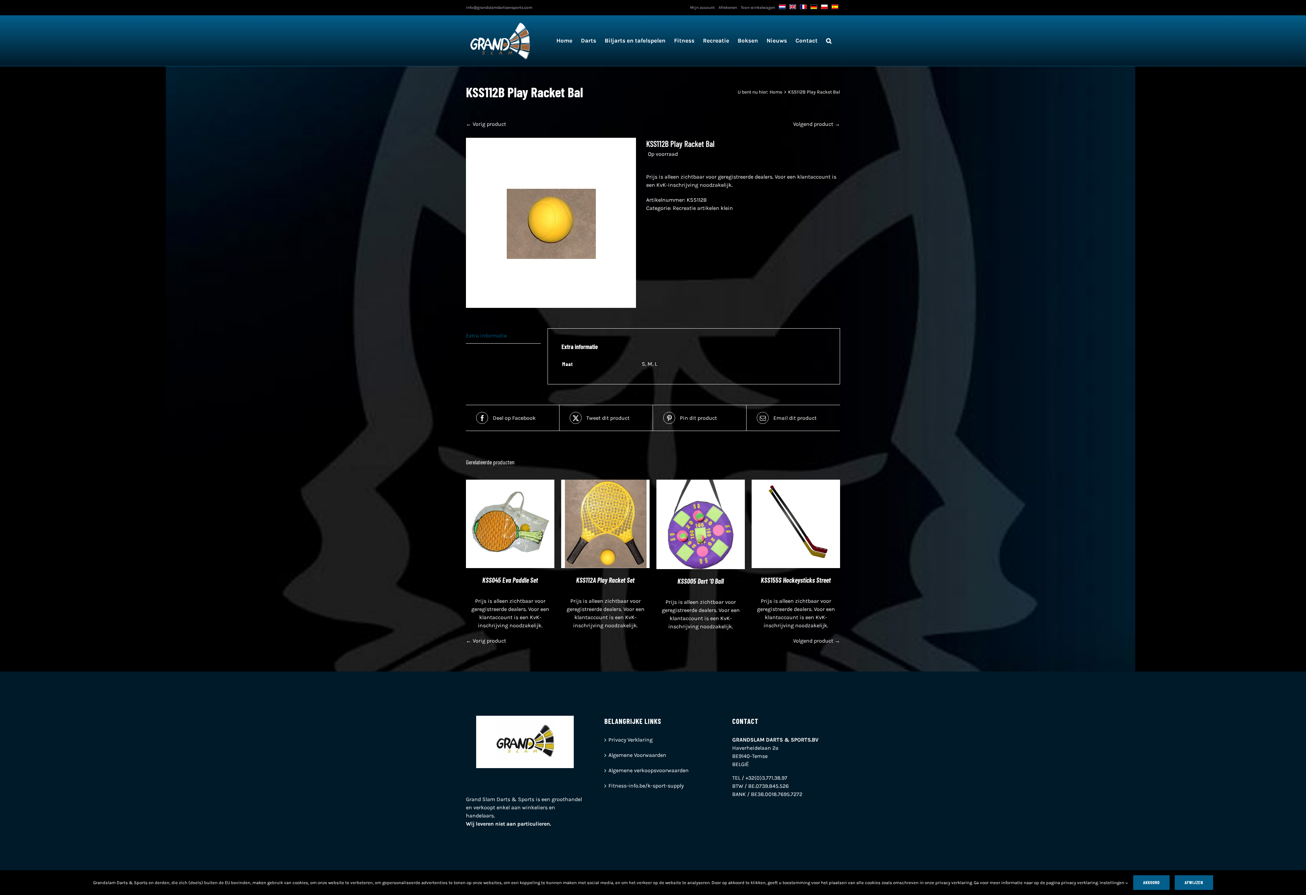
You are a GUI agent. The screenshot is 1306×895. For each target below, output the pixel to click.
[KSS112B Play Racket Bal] (551, 223)
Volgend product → (816, 124)
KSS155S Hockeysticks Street (796, 580)
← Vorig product (486, 124)
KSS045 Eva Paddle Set (510, 580)
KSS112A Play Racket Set (605, 580)
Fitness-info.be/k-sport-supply (646, 785)
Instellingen (1112, 882)
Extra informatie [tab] (486, 335)
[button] (829, 40)
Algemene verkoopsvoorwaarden (648, 770)
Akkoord (1151, 882)
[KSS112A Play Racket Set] (605, 483)
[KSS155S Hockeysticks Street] (796, 483)
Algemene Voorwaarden (637, 755)
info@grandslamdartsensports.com (499, 7)
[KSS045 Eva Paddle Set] (510, 483)
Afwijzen (1194, 882)
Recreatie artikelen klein (703, 208)
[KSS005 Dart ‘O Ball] (700, 483)
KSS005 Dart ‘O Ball (700, 581)
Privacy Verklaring (630, 739)
